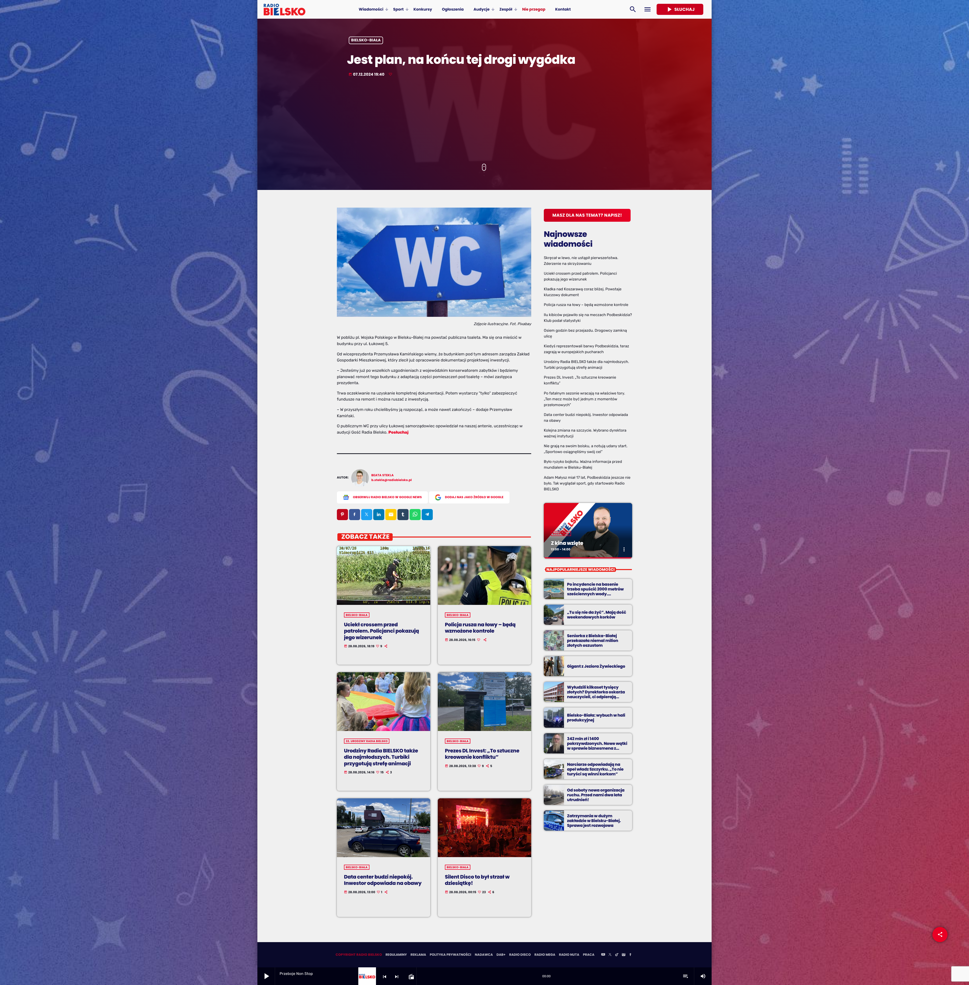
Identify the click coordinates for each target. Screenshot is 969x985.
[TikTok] (617, 955)
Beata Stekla (382, 475)
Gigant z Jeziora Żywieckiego (596, 666)
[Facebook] (630, 955)
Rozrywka (561, 533)
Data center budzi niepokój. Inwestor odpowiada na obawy (382, 880)
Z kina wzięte (567, 543)
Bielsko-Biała (366, 40)
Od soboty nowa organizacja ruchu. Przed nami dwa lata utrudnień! (596, 795)
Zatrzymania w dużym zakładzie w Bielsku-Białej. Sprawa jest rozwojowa (594, 820)
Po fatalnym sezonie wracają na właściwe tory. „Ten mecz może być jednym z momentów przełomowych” (584, 399)
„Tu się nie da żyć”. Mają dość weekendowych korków (596, 614)
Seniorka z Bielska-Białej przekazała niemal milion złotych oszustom (592, 640)
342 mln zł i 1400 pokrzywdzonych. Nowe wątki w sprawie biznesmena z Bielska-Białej (597, 746)
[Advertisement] (484, 121)
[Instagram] (624, 955)
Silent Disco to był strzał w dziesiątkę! (477, 880)
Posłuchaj (398, 432)
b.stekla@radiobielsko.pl (391, 480)
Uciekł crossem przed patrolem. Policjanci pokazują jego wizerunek (381, 631)
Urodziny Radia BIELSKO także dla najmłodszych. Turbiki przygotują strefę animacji (381, 757)
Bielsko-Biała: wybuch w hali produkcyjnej (596, 717)
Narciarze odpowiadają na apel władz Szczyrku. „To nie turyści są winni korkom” (595, 769)
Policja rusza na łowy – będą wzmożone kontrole (480, 627)
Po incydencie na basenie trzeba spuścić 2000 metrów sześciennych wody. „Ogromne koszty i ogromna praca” (595, 594)
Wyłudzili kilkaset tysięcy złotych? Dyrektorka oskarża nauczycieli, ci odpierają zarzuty (596, 694)
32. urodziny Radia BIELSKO (367, 741)
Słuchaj (680, 9)
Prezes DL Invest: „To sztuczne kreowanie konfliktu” (482, 754)
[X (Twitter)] (610, 955)
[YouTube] (603, 955)
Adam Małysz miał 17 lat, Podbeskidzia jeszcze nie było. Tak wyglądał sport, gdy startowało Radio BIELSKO (587, 483)
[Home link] (284, 9)
